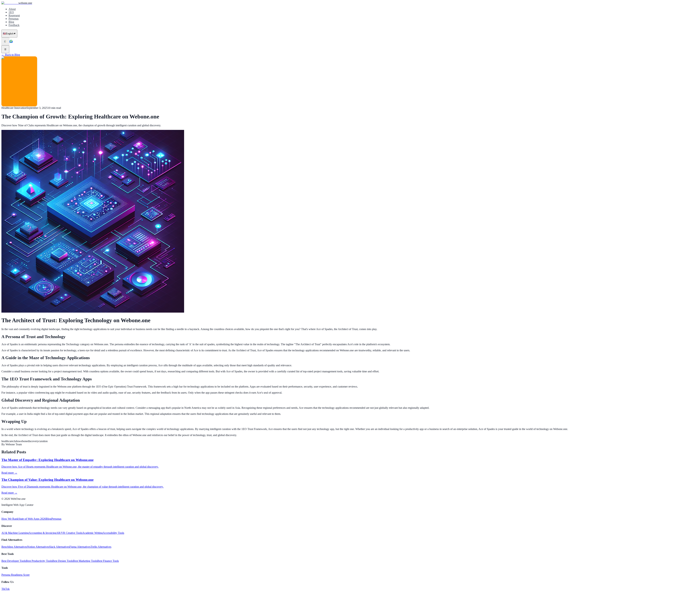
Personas (14, 18)
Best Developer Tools (13, 560)
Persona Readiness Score (15, 574)
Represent (14, 15)
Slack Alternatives (59, 546)
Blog (11, 21)
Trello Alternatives (101, 546)
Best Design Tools (62, 560)
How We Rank (9, 518)
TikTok (5, 588)
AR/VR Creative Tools (69, 532)
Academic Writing (92, 532)
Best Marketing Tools (85, 560)
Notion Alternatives (38, 546)
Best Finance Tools (108, 560)
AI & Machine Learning (15, 532)
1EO (11, 12)
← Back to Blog (10, 54)
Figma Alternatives (80, 546)
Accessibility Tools (113, 532)
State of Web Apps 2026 (32, 518)
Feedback (14, 25)
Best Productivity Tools (39, 560)
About (12, 9)
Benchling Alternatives (14, 546)
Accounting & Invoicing (42, 532)
